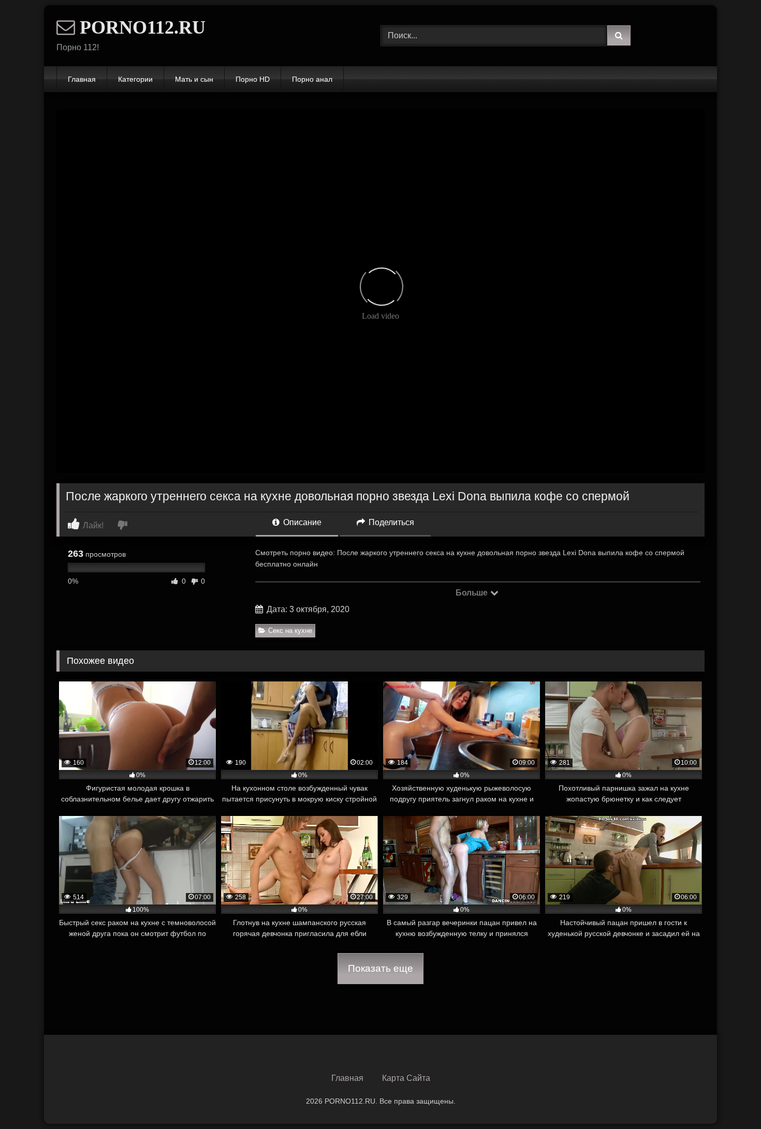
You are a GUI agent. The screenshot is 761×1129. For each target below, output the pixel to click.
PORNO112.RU (140, 27)
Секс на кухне (290, 630)
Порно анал (312, 79)
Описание (301, 522)
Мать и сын (194, 79)
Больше (472, 592)
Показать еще (380, 968)
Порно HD (253, 79)
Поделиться (390, 522)
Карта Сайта (406, 1078)
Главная (82, 79)
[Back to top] (729, 1098)
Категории (135, 79)
